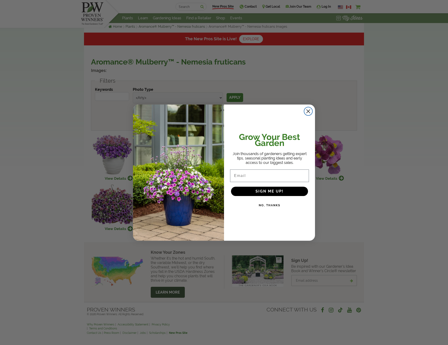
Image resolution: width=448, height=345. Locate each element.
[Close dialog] (308, 111)
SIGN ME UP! (270, 191)
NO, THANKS (269, 205)
